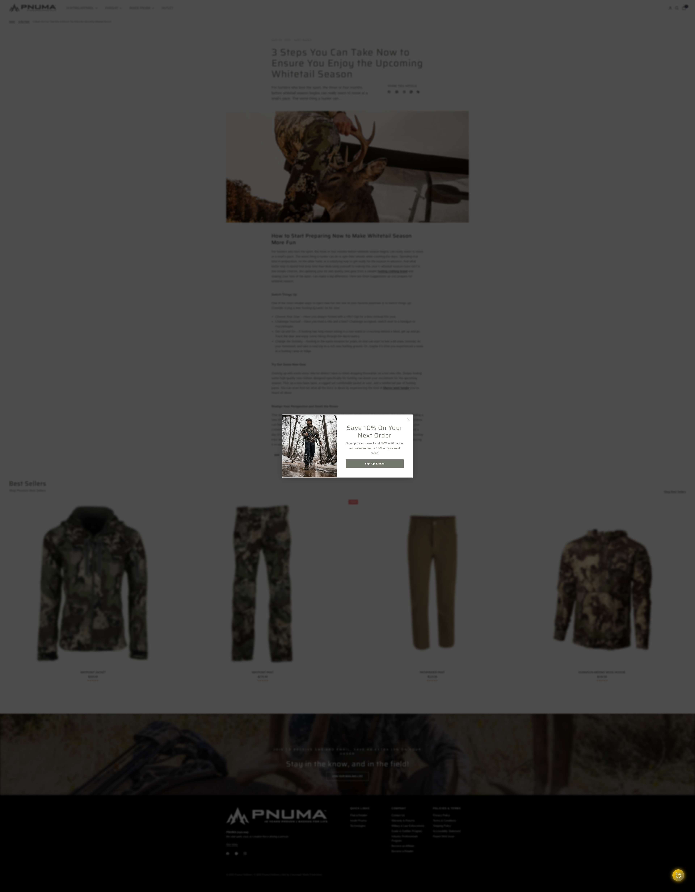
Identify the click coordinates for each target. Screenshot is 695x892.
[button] (375, 463)
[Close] (408, 419)
